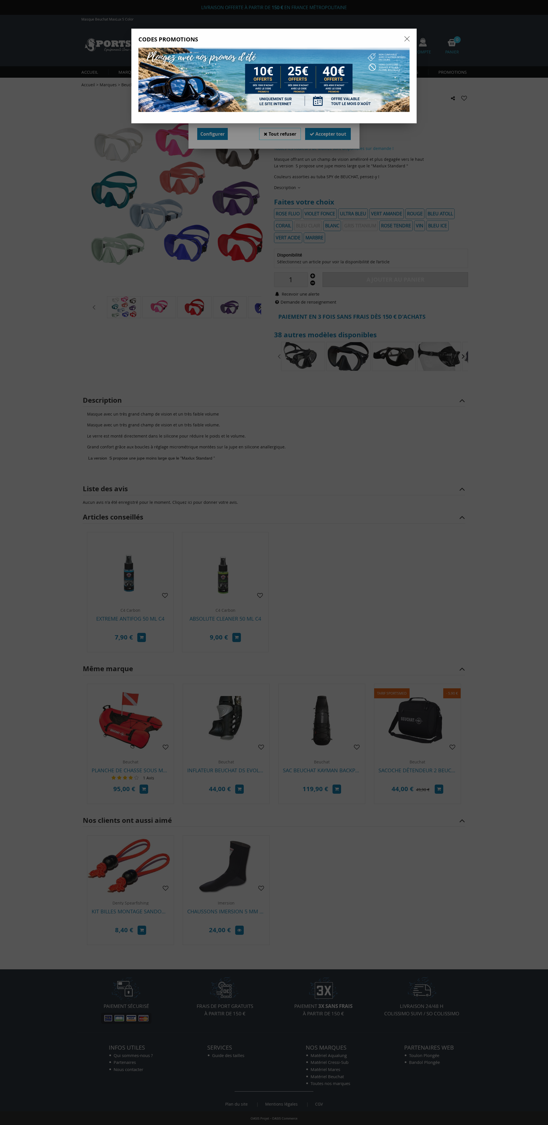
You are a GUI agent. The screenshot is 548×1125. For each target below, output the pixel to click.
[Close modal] (407, 38)
